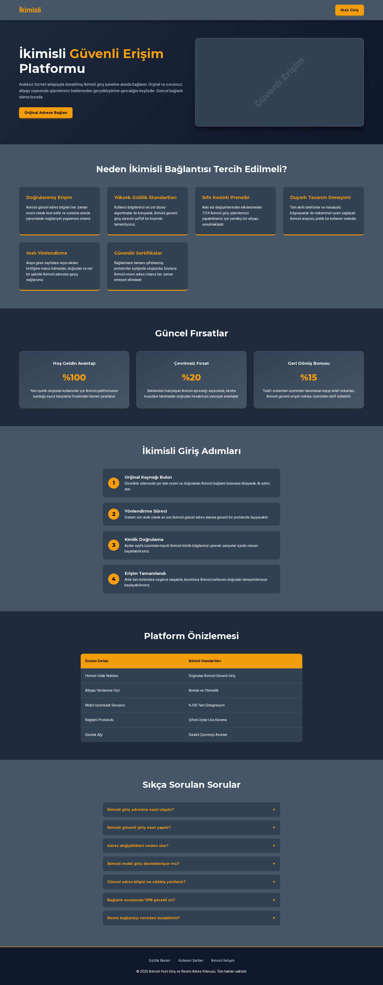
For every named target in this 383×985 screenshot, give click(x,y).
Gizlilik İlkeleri (159, 960)
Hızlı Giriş (350, 10)
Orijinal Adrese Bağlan (45, 113)
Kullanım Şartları (190, 960)
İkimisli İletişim (222, 960)
